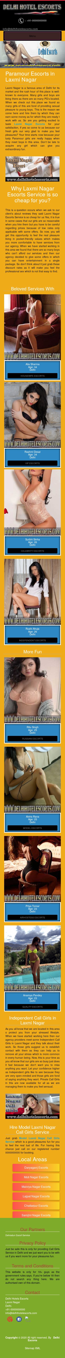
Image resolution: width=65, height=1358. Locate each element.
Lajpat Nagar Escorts (36, 1196)
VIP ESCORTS (32, 463)
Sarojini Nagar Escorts (36, 1215)
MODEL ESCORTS (32, 827)
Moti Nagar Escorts (36, 1177)
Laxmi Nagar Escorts (29, 124)
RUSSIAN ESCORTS (32, 738)
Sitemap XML (32, 1348)
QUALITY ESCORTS (32, 1006)
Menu (32, 36)
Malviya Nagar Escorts (36, 1187)
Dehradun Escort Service (17, 1235)
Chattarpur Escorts (36, 1205)
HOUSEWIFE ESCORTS (33, 375)
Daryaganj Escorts (36, 1167)
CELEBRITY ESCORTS (32, 550)
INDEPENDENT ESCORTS (32, 640)
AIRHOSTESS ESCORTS (32, 917)
